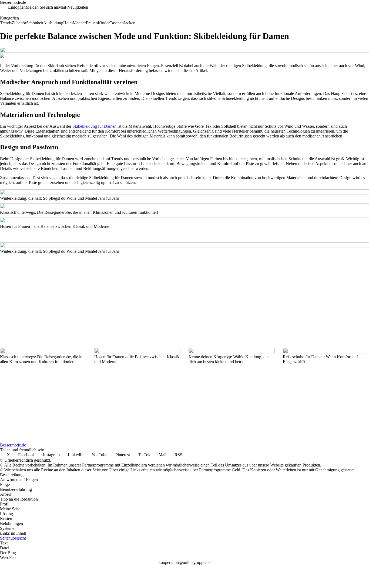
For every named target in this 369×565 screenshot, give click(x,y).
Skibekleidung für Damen (94, 126)
